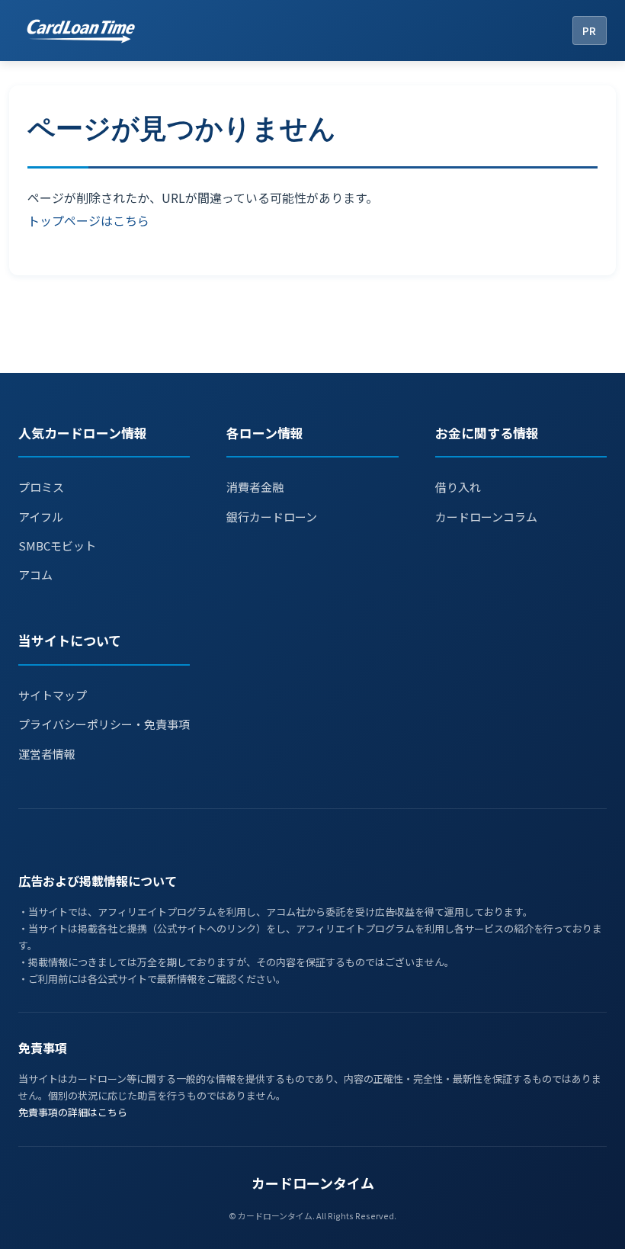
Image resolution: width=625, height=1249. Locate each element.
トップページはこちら (88, 220)
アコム (35, 575)
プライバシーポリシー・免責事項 (104, 724)
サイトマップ (52, 695)
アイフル (40, 517)
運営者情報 (46, 754)
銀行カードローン (271, 517)
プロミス (41, 487)
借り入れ (458, 487)
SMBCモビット (57, 546)
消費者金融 (255, 487)
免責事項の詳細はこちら (72, 1112)
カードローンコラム (486, 517)
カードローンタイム (313, 1183)
